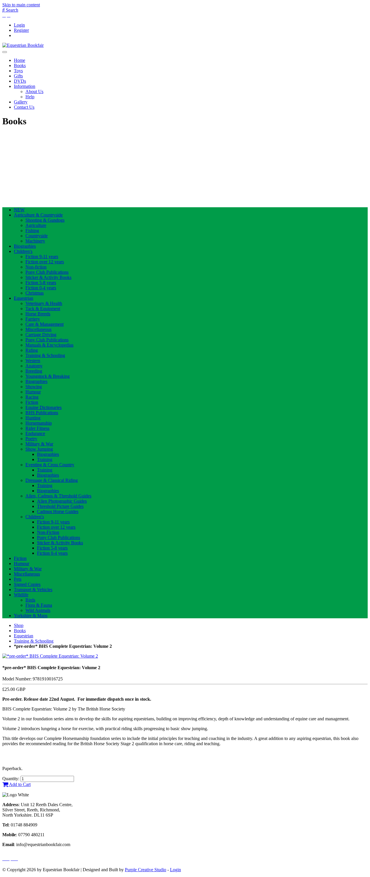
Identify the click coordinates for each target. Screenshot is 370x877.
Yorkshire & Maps (30, 615)
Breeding (33, 371)
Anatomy (33, 365)
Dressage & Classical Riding (51, 480)
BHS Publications (41, 412)
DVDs (20, 81)
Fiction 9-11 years (41, 256)
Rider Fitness (37, 428)
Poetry (31, 438)
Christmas (34, 293)
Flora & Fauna (38, 605)
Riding (31, 350)
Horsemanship (38, 423)
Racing (31, 397)
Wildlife (21, 594)
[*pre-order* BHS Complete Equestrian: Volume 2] (50, 656)
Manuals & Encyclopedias (49, 345)
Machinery (35, 240)
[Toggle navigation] (4, 52)
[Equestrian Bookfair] (23, 45)
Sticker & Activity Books (48, 277)
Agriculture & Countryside (38, 214)
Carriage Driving (40, 334)
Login (19, 25)
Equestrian (23, 298)
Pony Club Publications (47, 272)
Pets (17, 579)
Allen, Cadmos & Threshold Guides (58, 495)
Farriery (32, 319)
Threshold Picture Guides (60, 506)
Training (44, 459)
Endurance (35, 433)
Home (19, 60)
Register (21, 30)
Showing (33, 386)
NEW (19, 209)
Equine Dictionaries (43, 407)
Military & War (39, 443)
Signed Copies (27, 584)
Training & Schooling (45, 355)
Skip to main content (21, 4)
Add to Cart (19, 784)
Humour (33, 391)
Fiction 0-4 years (40, 287)
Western (32, 360)
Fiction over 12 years (44, 261)
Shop (18, 625)
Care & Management (44, 324)
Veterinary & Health (43, 303)
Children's (23, 251)
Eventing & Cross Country (49, 464)
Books (20, 65)
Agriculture (35, 225)
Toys (18, 70)
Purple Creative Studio (145, 869)
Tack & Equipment (42, 308)
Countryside (36, 235)
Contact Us (24, 107)
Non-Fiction (48, 532)
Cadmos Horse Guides (57, 511)
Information (24, 86)
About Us (34, 91)
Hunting (32, 417)
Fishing (32, 230)
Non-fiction (36, 266)
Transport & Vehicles (33, 589)
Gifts (18, 75)
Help (29, 96)
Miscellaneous (38, 329)
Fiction (31, 402)
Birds (30, 599)
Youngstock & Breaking (47, 376)
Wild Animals (37, 610)
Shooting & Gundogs (44, 220)
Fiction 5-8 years (40, 282)
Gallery (20, 101)
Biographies (25, 246)
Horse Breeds (37, 313)
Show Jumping (39, 449)
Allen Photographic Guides (62, 501)
